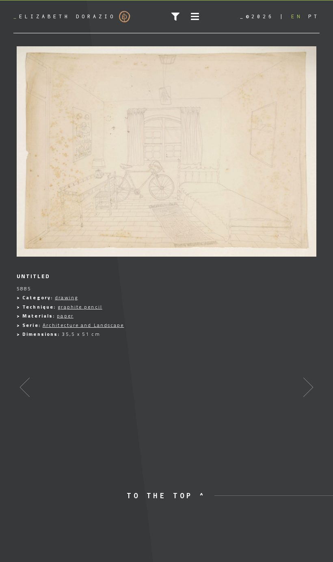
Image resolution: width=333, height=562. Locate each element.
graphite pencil (80, 307)
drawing (66, 297)
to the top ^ (166, 495)
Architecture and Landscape (83, 325)
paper (65, 316)
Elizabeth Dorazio (64, 16)
